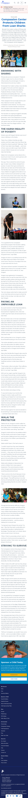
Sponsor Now (14, 674)
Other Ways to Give (5, 718)
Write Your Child (4, 735)
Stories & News (4, 755)
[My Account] (21, 2)
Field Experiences (5, 728)
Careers (3, 750)
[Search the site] (14, 2)
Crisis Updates (4, 760)
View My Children (5, 693)
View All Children (4, 699)
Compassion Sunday (5, 726)
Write (2, 688)
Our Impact (3, 741)
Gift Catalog (3, 716)
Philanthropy (3, 713)
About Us (3, 738)
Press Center (4, 762)
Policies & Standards (6, 781)
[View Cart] (18, 2)
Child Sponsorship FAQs (6, 705)
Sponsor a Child (5, 696)
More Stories (14, 678)
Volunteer (3, 730)
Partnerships (4, 724)
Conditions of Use (6, 778)
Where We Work (4, 743)
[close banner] (26, 9)
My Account (4, 686)
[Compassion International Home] (5, 3)
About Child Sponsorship (6, 703)
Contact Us (3, 752)
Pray (2, 733)
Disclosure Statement (6, 780)
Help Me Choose (4, 701)
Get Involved (4, 721)
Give (2, 691)
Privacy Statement (6, 777)
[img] (5, 2)
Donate (2, 711)
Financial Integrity (5, 745)
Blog (2, 758)
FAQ (2, 747)
